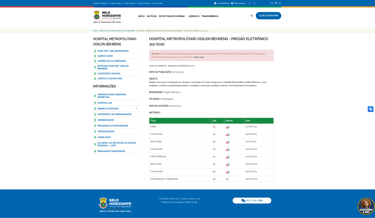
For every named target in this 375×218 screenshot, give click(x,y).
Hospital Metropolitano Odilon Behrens (117, 31)
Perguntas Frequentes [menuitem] (111, 151)
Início (141, 16)
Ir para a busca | (130, 3)
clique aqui (198, 57)
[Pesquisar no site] (252, 16)
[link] (252, 200)
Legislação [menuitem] (104, 137)
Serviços (194, 16)
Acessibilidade (223, 3)
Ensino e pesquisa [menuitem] (106, 109)
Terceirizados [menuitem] (105, 131)
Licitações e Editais (108, 73)
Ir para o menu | (116, 3)
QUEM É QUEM (105, 56)
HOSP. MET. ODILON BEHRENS (113, 51)
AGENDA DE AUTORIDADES (111, 61)
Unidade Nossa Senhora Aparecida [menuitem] (111, 96)
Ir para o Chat (157, 3)
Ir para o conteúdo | (101, 3)
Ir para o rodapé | (144, 3)
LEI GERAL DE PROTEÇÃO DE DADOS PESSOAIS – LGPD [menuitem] (116, 144)
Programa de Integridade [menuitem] (112, 125)
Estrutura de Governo (172, 16)
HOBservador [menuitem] (105, 120)
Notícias (152, 16)
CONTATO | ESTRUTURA (109, 78)
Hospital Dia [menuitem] (104, 103)
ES (280, 3)
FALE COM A (253, 200)
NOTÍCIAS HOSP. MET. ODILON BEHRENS (112, 67)
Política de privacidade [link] (172, 202)
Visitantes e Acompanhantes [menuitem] (114, 114)
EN (271, 3)
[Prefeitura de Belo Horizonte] (107, 15)
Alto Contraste (240, 3)
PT (276, 3)
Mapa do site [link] (191, 202)
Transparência (210, 16)
